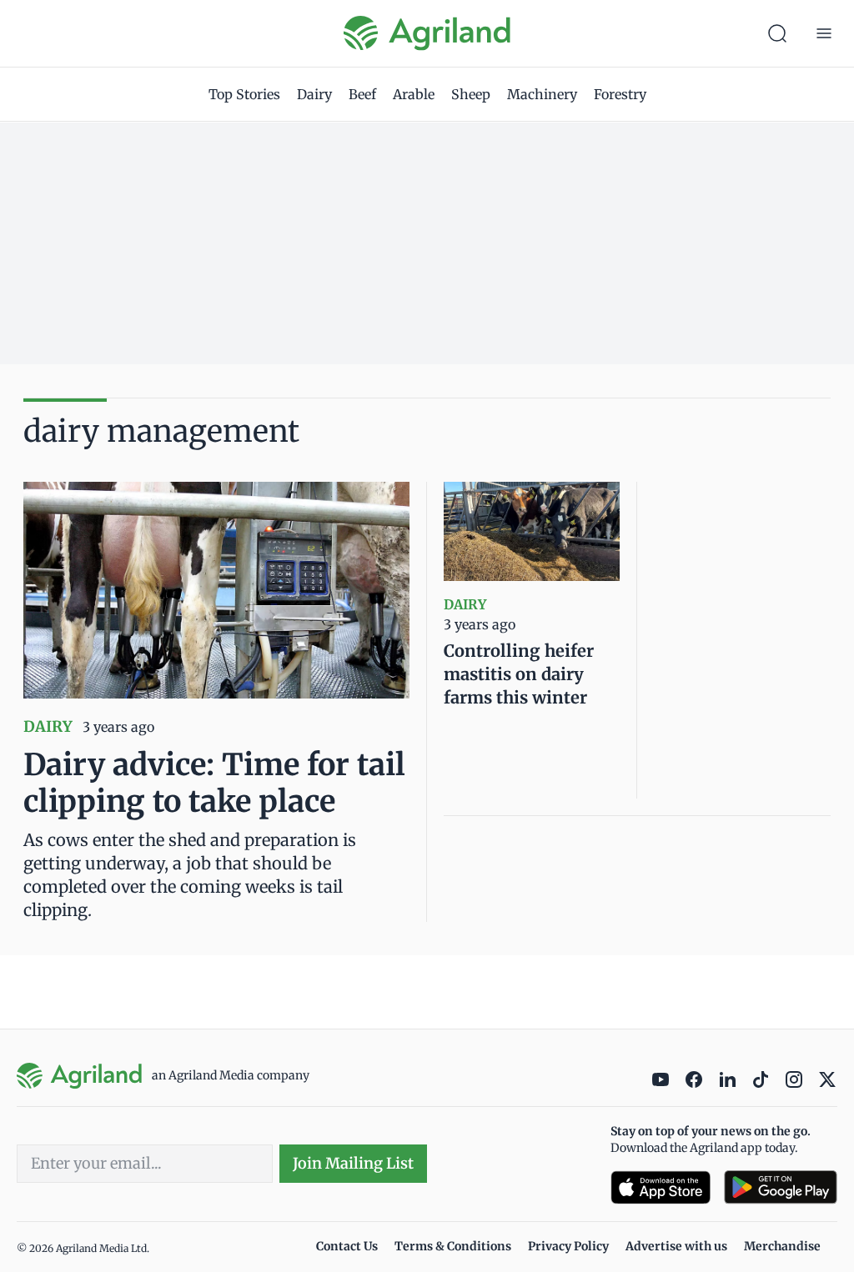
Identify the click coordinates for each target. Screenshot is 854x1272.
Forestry (620, 94)
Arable (414, 94)
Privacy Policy (568, 1246)
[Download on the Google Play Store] (780, 1187)
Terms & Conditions (452, 1246)
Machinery (542, 94)
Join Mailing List (353, 1163)
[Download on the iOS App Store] (660, 1187)
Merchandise (782, 1246)
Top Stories (244, 94)
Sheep (470, 94)
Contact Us (347, 1246)
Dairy (314, 94)
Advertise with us (676, 1246)
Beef (362, 94)
